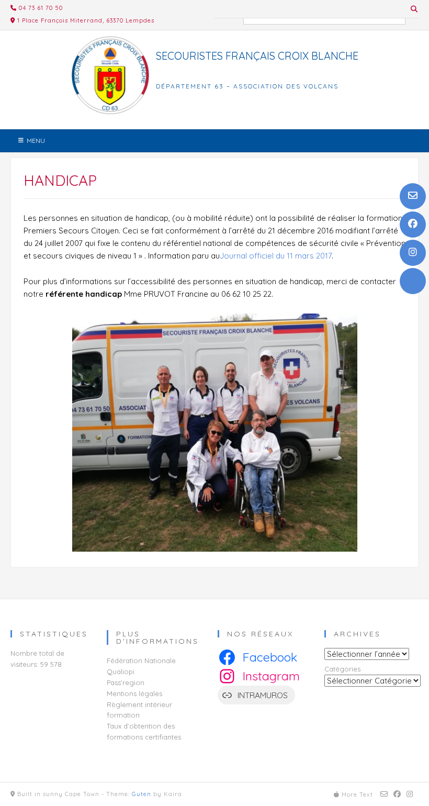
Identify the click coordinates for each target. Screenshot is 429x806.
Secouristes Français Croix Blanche (257, 56)
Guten (141, 794)
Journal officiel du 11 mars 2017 (276, 256)
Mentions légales (134, 693)
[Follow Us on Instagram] (413, 253)
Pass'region (125, 682)
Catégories (342, 669)
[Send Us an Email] (413, 196)
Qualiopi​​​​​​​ (120, 671)
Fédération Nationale (141, 660)
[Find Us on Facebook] (413, 224)
